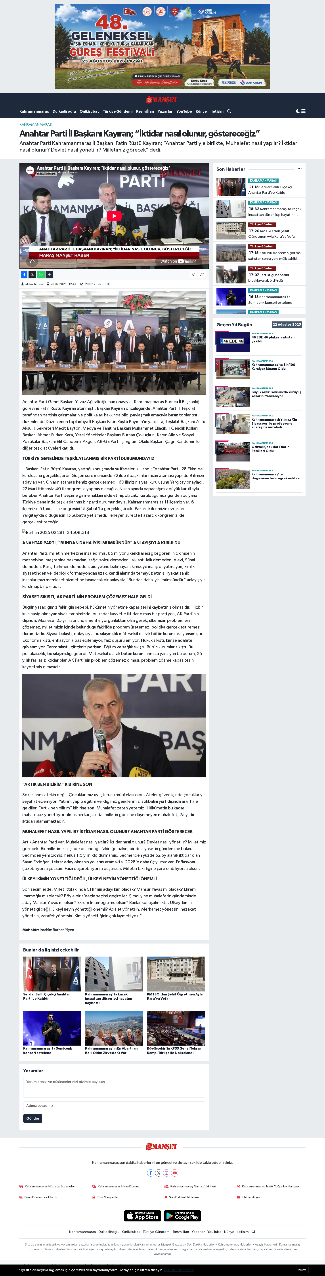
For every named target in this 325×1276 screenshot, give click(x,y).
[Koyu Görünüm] (298, 111)
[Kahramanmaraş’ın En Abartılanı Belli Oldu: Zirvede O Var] (114, 1028)
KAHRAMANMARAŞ (35, 125)
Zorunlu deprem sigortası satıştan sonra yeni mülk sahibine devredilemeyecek (274, 256)
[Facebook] (150, 1173)
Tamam (301, 1269)
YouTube (184, 111)
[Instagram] (166, 1173)
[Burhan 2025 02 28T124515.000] (114, 343)
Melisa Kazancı (34, 284)
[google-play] (182, 1216)
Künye (201, 111)
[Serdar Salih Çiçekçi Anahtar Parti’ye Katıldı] (52, 974)
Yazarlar (165, 111)
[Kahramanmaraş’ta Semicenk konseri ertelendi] (52, 1028)
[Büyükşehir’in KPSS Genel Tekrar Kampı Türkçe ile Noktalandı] (176, 1028)
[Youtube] (174, 1173)
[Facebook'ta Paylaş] (24, 274)
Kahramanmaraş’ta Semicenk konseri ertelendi (270, 300)
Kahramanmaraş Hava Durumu (119, 1186)
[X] (158, 1173)
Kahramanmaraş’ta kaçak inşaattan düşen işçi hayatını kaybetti (108, 998)
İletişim (217, 111)
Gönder (32, 1118)
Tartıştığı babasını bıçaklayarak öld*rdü (268, 278)
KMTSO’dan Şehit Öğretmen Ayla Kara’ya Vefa (271, 234)
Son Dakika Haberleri (184, 1197)
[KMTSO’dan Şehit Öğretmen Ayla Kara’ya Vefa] (176, 974)
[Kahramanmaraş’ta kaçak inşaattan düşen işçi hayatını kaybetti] (114, 974)
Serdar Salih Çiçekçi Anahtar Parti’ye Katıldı (270, 190)
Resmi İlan (145, 111)
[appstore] (142, 1216)
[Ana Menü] (303, 111)
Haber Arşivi (251, 1197)
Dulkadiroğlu (64, 111)
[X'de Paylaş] (32, 274)
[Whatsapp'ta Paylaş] (41, 274)
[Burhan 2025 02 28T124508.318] (55, 532)
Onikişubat (89, 111)
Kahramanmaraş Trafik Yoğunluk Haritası (270, 1186)
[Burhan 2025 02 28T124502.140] (114, 725)
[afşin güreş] (162, 46)
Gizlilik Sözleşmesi (179, 1270)
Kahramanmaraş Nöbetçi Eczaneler (50, 1186)
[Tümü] (300, 169)
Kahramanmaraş (34, 111)
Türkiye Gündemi (117, 111)
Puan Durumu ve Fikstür (41, 1197)
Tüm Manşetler (108, 1197)
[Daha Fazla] (49, 274)
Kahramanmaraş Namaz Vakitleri (193, 1186)
